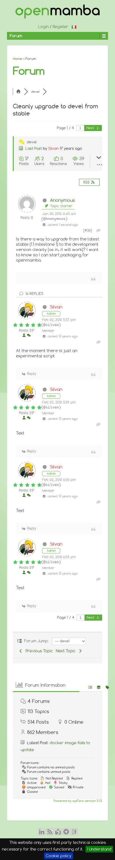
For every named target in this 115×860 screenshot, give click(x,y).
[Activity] (29, 335)
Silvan (53, 148)
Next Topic (67, 650)
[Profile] (24, 335)
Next (91, 128)
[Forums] (18, 92)
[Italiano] (74, 26)
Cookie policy (58, 855)
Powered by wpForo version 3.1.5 (77, 801)
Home (17, 59)
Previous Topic (38, 650)
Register (60, 26)
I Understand (99, 849)
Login (43, 26)
